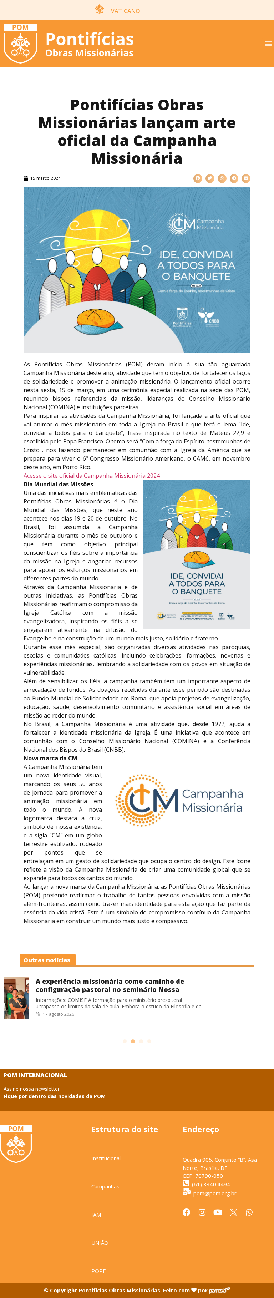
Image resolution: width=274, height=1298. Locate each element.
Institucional (106, 1158)
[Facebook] (186, 1212)
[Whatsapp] (249, 1212)
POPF (98, 1270)
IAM (96, 1214)
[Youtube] (218, 1212)
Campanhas (105, 1186)
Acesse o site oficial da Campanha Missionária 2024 (92, 476)
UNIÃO (99, 1242)
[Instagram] (202, 1212)
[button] (268, 44)
